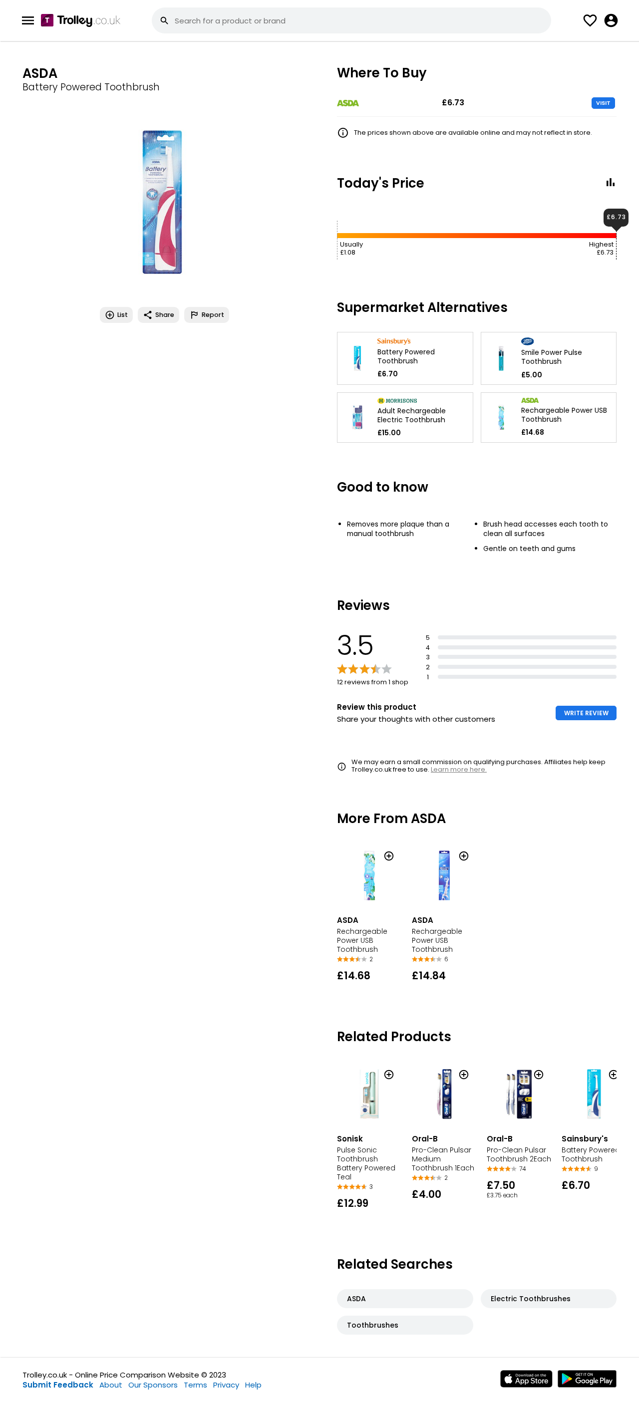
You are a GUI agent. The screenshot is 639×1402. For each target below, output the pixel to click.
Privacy (226, 1385)
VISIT (603, 103)
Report (213, 314)
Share (164, 314)
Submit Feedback (57, 1385)
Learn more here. (459, 769)
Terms (195, 1385)
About (110, 1385)
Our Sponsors (153, 1385)
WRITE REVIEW (586, 713)
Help (253, 1385)
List (122, 314)
